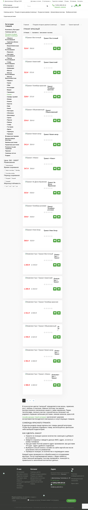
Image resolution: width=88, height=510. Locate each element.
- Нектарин (9, 110)
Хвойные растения (71, 12)
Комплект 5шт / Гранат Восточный (58, 257)
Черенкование (9, 165)
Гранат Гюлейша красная (50, 88)
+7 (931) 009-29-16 (60, 5)
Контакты (80, 1)
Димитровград (8, 1)
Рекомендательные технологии (77, 479)
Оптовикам (73, 1)
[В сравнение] (55, 48)
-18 (17, 186)
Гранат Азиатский (50, 62)
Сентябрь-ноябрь (10, 173)
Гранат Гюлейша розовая (51, 208)
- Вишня (8, 90)
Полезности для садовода (10, 147)
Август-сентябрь (10, 170)
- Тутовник (9, 127)
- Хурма (8, 129)
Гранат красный (74, 24)
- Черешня (9, 134)
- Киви (7, 106)
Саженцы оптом (10, 153)
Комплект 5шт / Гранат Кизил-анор (58, 354)
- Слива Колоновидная (10, 62)
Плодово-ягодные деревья (38, 474)
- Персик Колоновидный (10, 59)
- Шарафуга (9, 66)
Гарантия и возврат (57, 1)
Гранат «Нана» (49, 158)
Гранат (63, 24)
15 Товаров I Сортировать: (31, 32)
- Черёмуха (9, 131)
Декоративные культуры (58, 12)
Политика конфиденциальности (77, 475)
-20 (13, 186)
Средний (8, 181)
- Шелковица (10, 115)
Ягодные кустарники (43, 12)
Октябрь (17, 170)
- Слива (8, 124)
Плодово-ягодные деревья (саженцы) (26, 12)
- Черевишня (9, 92)
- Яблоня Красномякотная (10, 77)
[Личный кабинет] (72, 6)
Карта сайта (74, 483)
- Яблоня (8, 70)
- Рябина (8, 122)
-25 (6, 186)
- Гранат (8, 94)
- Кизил (8, 108)
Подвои (7, 155)
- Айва (7, 85)
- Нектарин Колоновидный (10, 55)
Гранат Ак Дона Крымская (52, 184)
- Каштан (8, 104)
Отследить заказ (22, 478)
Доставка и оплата (36, 1)
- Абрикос (9, 80)
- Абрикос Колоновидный (10, 38)
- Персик (8, 120)
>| (33, 401)
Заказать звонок (60, 7)
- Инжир (8, 99)
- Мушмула (9, 52)
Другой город (56, 480)
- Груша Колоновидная (10, 48)
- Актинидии (9, 87)
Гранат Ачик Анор (50, 230)
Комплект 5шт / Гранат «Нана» (55, 377)
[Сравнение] (74, 6)
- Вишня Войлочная (12, 46)
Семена (32, 484)
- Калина (8, 101)
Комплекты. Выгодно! (12, 29)
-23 (10, 186)
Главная (26, 24)
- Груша (8, 83)
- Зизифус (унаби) (11, 97)
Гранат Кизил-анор (51, 134)
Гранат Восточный (51, 38)
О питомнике (20, 472)
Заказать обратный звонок (59, 484)
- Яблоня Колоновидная (10, 73)
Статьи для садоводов (23, 482)
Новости (19, 480)
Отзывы (66, 1)
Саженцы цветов (9, 12)
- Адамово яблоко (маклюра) (11, 42)
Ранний (14, 178)
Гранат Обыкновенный (51, 111)
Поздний (8, 178)
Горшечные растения (10, 16)
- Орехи (8, 117)
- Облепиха (9, 113)
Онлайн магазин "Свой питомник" (34, 417)
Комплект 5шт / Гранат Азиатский (58, 281)
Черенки (8, 151)
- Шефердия (9, 68)
